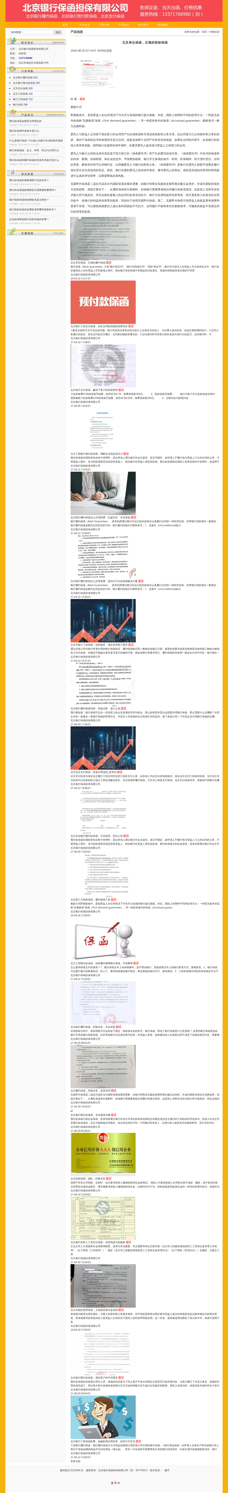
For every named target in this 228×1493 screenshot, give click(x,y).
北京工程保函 (20, 93)
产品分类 (104, 24)
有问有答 (143, 24)
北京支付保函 (20, 88)
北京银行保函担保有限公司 (85, 274)
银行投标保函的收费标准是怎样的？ (29, 199)
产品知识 (123, 24)
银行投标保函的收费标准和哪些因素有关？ (32, 209)
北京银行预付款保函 (24, 83)
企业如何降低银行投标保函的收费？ (29, 219)
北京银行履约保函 (23, 77)
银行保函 (18, 104)
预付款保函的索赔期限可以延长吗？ (29, 180)
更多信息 (75, 1461)
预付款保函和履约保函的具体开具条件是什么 (34, 160)
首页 (65, 24)
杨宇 (167, 1470)
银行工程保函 (20, 99)
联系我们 (163, 24)
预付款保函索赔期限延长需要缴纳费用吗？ (32, 190)
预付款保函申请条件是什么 (24, 130)
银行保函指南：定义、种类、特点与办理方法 (34, 150)
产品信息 (84, 24)
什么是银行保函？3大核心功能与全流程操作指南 (36, 140)
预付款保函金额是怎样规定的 (25, 121)
